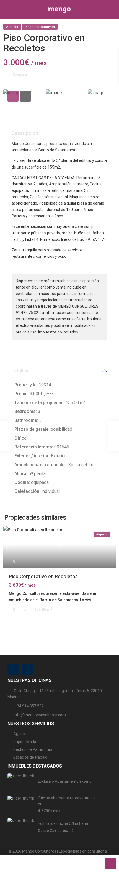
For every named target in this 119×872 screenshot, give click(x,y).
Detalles (20, 370)
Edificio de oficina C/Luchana (63, 823)
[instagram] (27, 669)
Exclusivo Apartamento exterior (65, 781)
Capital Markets (27, 742)
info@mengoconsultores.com (40, 715)
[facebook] (13, 669)
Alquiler (12, 27)
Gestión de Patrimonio (32, 749)
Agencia (20, 733)
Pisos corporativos (40, 27)
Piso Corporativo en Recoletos (43, 576)
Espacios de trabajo (30, 757)
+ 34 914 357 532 (29, 706)
